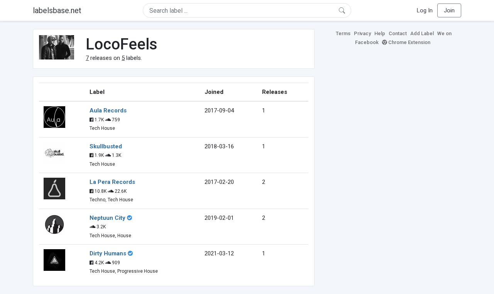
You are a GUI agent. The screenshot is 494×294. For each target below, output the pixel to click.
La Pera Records (112, 181)
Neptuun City (107, 217)
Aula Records (108, 110)
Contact (398, 33)
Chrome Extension (408, 42)
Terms (343, 33)
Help (379, 33)
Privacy (362, 33)
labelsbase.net (57, 10)
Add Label (422, 33)
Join (449, 10)
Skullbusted (106, 146)
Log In (425, 10)
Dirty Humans (108, 253)
